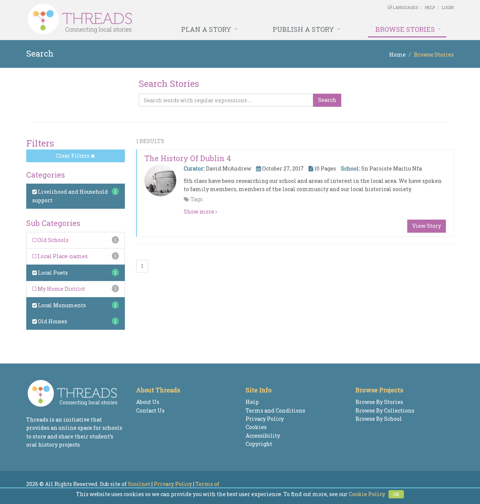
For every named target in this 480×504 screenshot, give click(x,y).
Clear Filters (73, 155)
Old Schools (52, 240)
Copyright (259, 443)
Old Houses (52, 321)
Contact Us (150, 410)
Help (430, 7)
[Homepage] (158, 19)
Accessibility (263, 435)
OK (396, 494)
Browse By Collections (385, 410)
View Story (426, 225)
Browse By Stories (379, 401)
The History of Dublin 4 (187, 158)
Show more (199, 211)
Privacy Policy (265, 418)
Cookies (256, 427)
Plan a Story (206, 29)
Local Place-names (62, 256)
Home (397, 54)
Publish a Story (303, 29)
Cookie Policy (367, 494)
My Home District (60, 288)
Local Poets (52, 272)
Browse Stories (405, 29)
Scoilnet (139, 484)
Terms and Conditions (275, 410)
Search (327, 99)
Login (448, 7)
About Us (147, 401)
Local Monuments (61, 305)
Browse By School (379, 418)
